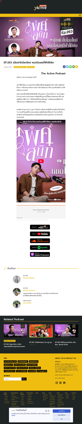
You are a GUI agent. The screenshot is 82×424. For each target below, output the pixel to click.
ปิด (61, 419)
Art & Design (22, 402)
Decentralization (15, 397)
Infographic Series (52, 404)
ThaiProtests (10, 371)
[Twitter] (67, 66)
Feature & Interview (45, 395)
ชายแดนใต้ (32, 371)
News (37, 393)
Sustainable (30, 403)
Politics (6, 396)
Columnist (45, 397)
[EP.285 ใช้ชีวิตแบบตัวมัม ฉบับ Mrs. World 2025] (66, 331)
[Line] (70, 66)
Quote (44, 399)
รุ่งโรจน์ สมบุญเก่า (29, 290)
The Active (31, 67)
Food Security (14, 401)
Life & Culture (19, 365)
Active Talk (73, 398)
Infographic (52, 397)
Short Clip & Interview (60, 395)
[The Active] (40, 8)
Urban (22, 397)
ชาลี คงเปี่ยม (27, 303)
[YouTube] (64, 383)
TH (48, 411)
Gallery (67, 394)
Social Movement (13, 395)
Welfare (13, 399)
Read (43, 393)
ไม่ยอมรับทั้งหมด (61, 415)
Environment (22, 361)
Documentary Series (61, 405)
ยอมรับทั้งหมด (62, 411)
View (66, 393)
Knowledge (52, 401)
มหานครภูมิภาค (41, 371)
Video (58, 393)
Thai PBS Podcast (20, 219)
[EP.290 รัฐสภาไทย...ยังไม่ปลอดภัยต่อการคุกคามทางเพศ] (15, 331)
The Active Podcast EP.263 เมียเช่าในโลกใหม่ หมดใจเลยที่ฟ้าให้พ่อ (36, 219)
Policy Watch (32, 365)
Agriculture (30, 401)
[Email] (73, 66)
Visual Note (52, 399)
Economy (7, 401)
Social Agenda (34, 368)
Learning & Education (13, 404)
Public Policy (22, 368)
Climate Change (29, 399)
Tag (5, 358)
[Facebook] (64, 66)
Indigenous (34, 361)
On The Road (61, 402)
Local (22, 399)
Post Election (10, 368)
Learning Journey (60, 400)
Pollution (30, 394)
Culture (22, 404)
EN (46, 411)
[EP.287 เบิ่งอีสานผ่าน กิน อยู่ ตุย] (41, 331)
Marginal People (15, 406)
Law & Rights (6, 398)
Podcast (74, 393)
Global (22, 396)
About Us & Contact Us (65, 358)
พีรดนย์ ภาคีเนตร (28, 278)
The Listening (22, 371)
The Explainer (61, 397)
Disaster (30, 396)
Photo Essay (67, 397)
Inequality (8, 365)
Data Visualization (53, 395)
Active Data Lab (10, 361)
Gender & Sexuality (20, 67)
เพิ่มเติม (13, 415)
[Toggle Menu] (80, 15)
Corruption (7, 402)
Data (50, 393)
